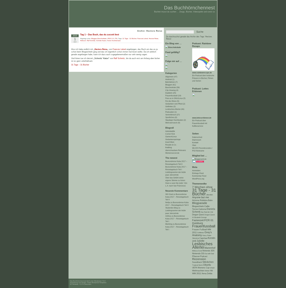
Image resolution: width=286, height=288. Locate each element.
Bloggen (168, 85)
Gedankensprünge (173, 139)
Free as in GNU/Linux (174, 98)
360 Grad (169, 194)
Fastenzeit (198, 220)
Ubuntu (207, 265)
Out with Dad (209, 253)
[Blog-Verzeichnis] (198, 162)
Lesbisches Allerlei (202, 246)
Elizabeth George (200, 217)
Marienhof (210, 248)
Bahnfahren (170, 82)
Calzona (202, 209)
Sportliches (169, 117)
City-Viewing (170, 90)
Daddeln (168, 93)
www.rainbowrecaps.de (202, 73)
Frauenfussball (203, 226)
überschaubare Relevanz (175, 150)
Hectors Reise (153, 38)
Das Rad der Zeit (207, 212)
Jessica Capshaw (199, 238)
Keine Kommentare (114, 40)
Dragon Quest (198, 215)
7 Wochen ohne (202, 187)
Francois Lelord (142, 38)
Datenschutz (197, 137)
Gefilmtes (200, 232)
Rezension (199, 259)
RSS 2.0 (111, 38)
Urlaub (212, 268)
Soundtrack (197, 262)
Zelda (209, 273)
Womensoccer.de (172, 153)
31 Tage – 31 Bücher (80, 65)
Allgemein (169, 77)
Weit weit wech (171, 123)
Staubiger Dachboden (174, 120)
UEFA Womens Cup (200, 268)
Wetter (207, 271)
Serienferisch (170, 115)
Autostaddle (170, 131)
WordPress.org (198, 179)
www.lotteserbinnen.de (201, 118)
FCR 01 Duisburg (202, 222)
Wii (211, 271)
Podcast (203, 256)
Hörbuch (83, 40)
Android (168, 79)
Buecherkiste (170, 87)
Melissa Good (197, 251)
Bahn (210, 200)
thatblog (168, 147)
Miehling (168, 224)
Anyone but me (200, 197)
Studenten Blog (171, 208)
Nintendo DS (198, 253)
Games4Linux (171, 137)
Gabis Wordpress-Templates (96, 282)
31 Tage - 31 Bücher (204, 192)
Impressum (196, 140)
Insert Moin (169, 142)
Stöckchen (208, 262)
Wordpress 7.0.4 (99, 281)
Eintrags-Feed (198, 173)
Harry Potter (206, 235)
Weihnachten (198, 270)
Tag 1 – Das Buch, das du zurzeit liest (99, 34)
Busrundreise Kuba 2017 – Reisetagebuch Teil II (177, 197)
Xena (204, 273)
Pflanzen (196, 256)
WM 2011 (196, 273)
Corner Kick (170, 134)
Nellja (167, 202)
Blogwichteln (198, 206)
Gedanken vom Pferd (173, 104)
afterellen (209, 195)
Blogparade (199, 203)
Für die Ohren (171, 101)
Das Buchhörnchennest (189, 7)
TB (116, 38)
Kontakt (195, 143)
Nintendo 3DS (208, 251)
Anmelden (196, 171)
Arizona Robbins (200, 200)
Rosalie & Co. (171, 145)
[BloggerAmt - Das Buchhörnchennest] (199, 159)
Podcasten (169, 112)
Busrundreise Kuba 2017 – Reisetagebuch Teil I (177, 218)
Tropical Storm (197, 265)
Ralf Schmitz (91, 40)
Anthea (168, 216)
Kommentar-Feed (199, 176)
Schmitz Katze (101, 40)
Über (194, 145)
